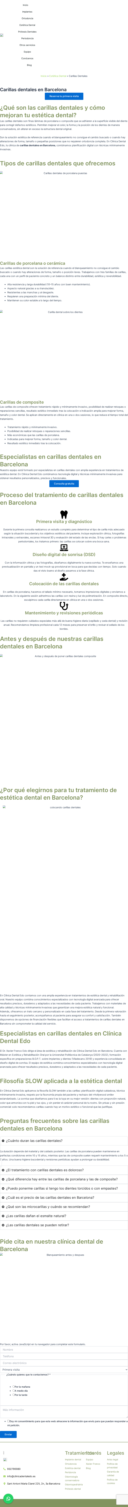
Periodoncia (27, 38)
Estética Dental (57, 76)
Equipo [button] (27, 51)
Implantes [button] (27, 11)
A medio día (21, 1390)
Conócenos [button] (27, 58)
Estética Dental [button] (27, 25)
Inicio (25, 5)
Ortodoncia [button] (27, 18)
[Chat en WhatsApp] (8, 1499)
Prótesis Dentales (27, 31)
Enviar (8, 1434)
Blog (29, 65)
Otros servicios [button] (27, 45)
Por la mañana (22, 1386)
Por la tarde (21, 1394)
